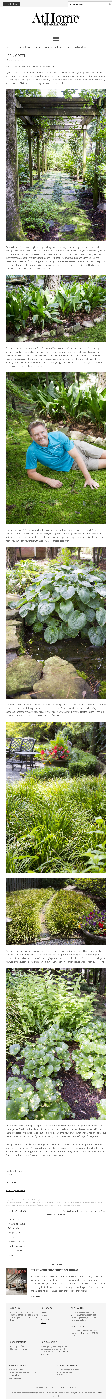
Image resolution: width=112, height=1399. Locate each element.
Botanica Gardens (36, 1202)
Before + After (14, 1228)
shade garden (54, 1205)
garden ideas (95, 1202)
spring (67, 1205)
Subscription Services (68, 1387)
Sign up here (81, 1320)
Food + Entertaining (16, 1246)
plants (46, 1205)
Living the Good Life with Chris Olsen (38, 66)
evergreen (78, 1202)
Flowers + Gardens (16, 1241)
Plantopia (10, 1155)
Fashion (11, 1237)
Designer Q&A (14, 1232)
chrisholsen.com (13, 1182)
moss (23, 1205)
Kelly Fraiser (81, 1333)
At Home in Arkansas (56, 18)
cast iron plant (49, 1202)
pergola (28, 1205)
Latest (10, 1255)
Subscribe (35, 1296)
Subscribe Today (11, 4)
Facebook (44, 1315)
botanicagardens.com (15, 1190)
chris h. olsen (59, 1202)
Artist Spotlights (14, 1219)
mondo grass (15, 1205)
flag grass (86, 1202)
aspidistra (18, 1202)
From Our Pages (15, 1250)
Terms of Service (14, 1379)
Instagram (45, 1319)
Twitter (43, 1322)
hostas (8, 1205)
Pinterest (44, 1312)
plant (34, 1205)
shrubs (62, 1205)
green (103, 1202)
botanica (26, 1202)
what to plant (75, 1205)
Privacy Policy (13, 1375)
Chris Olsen (69, 1202)
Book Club (16, 1223)
